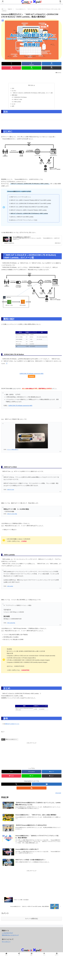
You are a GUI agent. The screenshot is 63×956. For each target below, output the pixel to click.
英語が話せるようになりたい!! (10, 935)
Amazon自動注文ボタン (13, 739)
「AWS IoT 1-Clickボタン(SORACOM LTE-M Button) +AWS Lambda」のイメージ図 (32, 92)
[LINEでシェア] (52, 610)
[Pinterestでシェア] (17, 614)
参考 (13, 106)
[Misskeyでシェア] (52, 605)
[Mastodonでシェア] (24, 605)
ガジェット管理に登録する (12, 449)
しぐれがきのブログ (7, 933)
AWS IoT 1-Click (18, 99)
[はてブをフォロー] (47, 784)
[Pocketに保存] (38, 610)
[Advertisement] (31, 77)
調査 (4, 739)
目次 (29, 85)
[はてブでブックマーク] (24, 610)
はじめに (14, 90)
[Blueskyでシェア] (38, 605)
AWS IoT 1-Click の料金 (12, 513)
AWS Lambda (17, 101)
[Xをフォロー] (16, 784)
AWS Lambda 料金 (11, 622)
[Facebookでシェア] (10, 610)
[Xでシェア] (10, 605)
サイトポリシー (6, 941)
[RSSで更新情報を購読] (31, 788)
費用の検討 (14, 95)
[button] (51, 68)
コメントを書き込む (31, 918)
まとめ (13, 104)
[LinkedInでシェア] (31, 614)
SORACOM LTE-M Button (20, 97)
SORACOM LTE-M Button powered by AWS (31, 373)
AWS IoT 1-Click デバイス (12, 723)
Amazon (31, 376)
